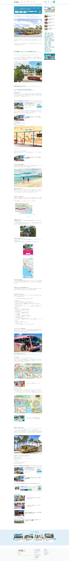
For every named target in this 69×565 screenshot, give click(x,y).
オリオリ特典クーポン (37, 556)
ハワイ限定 (46, 39)
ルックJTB (46, 38)
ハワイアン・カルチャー (51, 39)
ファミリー (46, 35)
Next (55, 539)
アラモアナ (17, 11)
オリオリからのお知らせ (37, 549)
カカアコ (21, 11)
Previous (14, 539)
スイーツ (49, 45)
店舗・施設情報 (36, 557)
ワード (25, 12)
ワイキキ (21, 12)
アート (51, 36)
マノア (53, 37)
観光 (27, 11)
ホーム (14, 4)
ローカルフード (50, 38)
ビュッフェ (48, 48)
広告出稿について (46, 553)
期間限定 (48, 36)
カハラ (24, 11)
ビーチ (53, 47)
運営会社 (46, 549)
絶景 (47, 37)
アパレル (53, 46)
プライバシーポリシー (47, 552)
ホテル (35, 553)
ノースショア (46, 46)
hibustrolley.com (16, 459)
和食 (45, 37)
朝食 (45, 48)
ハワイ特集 (17, 4)
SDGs (49, 46)
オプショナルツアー (51, 35)
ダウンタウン (31, 11)
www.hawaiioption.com (17, 457)
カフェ (50, 47)
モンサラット (17, 12)
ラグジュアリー (46, 47)
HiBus (35, 11)
